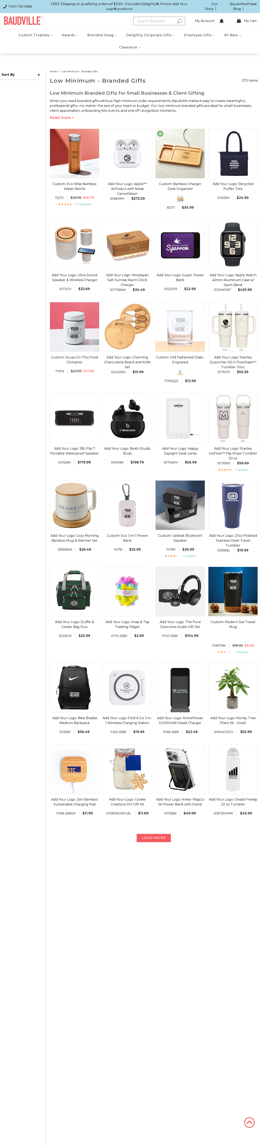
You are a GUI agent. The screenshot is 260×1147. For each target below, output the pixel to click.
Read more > (62, 117)
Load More (154, 838)
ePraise (251, 4)
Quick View (74, 174)
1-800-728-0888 (20, 6)
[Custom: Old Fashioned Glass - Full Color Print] (180, 372)
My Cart (250, 21)
